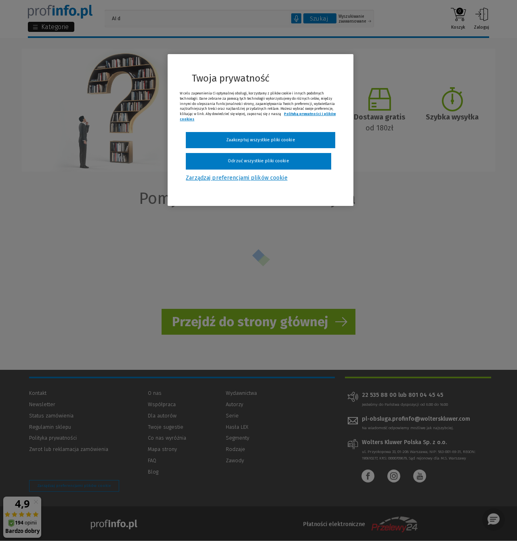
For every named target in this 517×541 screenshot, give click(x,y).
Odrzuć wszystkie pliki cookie (258, 161)
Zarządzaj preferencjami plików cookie (236, 177)
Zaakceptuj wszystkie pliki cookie (260, 140)
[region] (260, 130)
